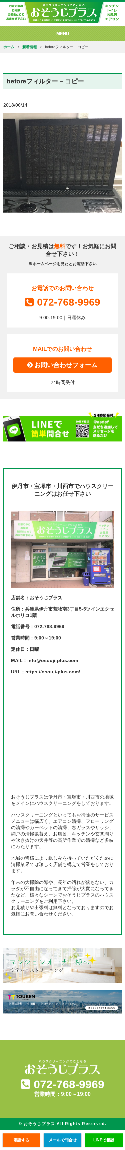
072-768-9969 (68, 302)
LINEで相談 (103, 1140)
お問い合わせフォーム (65, 364)
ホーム (8, 47)
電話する (21, 1140)
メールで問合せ (63, 1140)
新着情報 (29, 47)
